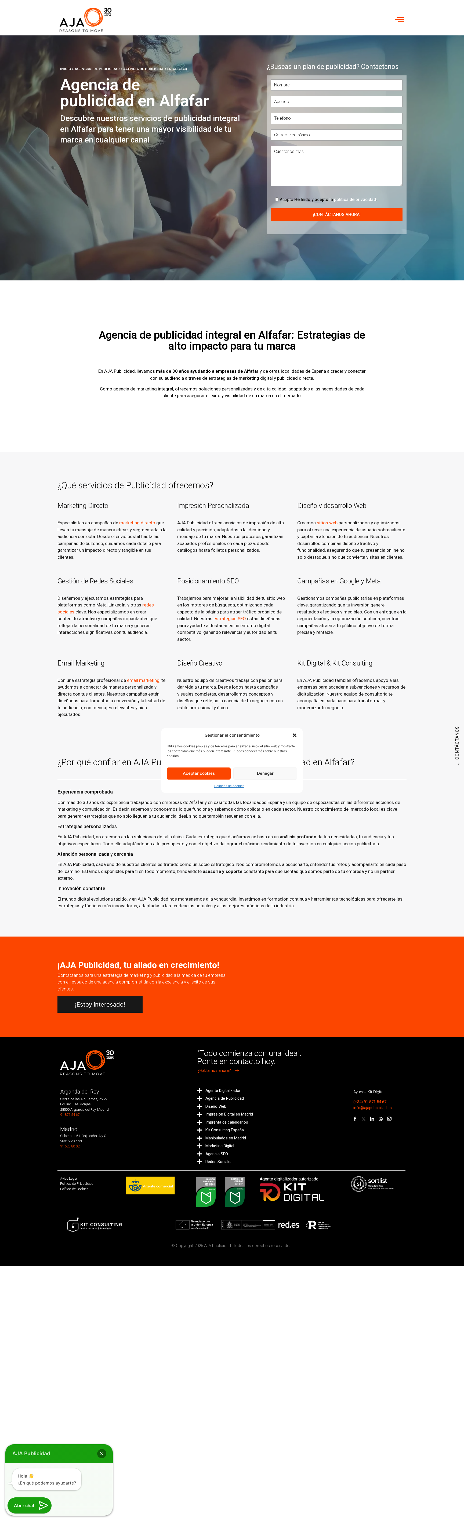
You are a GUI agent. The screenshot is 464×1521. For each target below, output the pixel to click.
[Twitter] (363, 1119)
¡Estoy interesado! (100, 1004)
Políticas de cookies (229, 786)
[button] (294, 735)
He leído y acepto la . (328, 199)
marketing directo (137, 522)
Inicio (65, 69)
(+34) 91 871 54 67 (369, 1101)
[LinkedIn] (372, 1119)
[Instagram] (389, 1119)
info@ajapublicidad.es (372, 1107)
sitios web (327, 522)
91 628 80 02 (69, 1146)
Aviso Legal (69, 1178)
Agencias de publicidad (97, 69)
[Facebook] (355, 1119)
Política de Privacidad (76, 1184)
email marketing (143, 680)
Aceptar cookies (199, 773)
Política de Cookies (74, 1189)
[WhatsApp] (380, 1119)
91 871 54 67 (69, 1115)
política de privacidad (355, 199)
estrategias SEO (229, 618)
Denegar (265, 773)
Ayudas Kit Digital (368, 1091)
